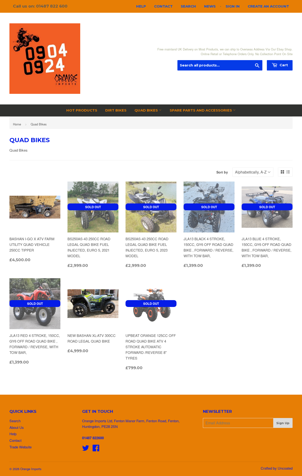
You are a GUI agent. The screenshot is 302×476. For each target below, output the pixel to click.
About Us (16, 427)
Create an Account (268, 6)
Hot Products (81, 110)
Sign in (233, 6)
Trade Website (20, 446)
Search (188, 6)
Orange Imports (31, 469)
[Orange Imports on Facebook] (96, 449)
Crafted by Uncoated (277, 468)
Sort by (222, 172)
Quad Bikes (146, 110)
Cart (283, 65)
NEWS (210, 6)
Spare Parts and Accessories (201, 110)
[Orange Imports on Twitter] (85, 449)
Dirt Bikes (115, 110)
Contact (163, 6)
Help (141, 6)
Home (17, 124)
